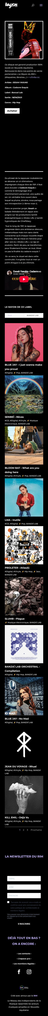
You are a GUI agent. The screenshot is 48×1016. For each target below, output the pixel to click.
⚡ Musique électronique (17, 622)
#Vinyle (22, 420)
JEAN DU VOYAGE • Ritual (21, 766)
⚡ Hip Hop (27, 571)
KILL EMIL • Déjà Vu (17, 817)
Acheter (12, 110)
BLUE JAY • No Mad (17, 718)
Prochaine (36, 830)
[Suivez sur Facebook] (18, 971)
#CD (7, 420)
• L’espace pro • (24, 958)
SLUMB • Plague (15, 618)
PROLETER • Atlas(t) (17, 567)
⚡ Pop (16, 373)
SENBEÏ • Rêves (14, 417)
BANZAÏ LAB (33, 315)
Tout (10, 315)
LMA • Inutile (12, 520)
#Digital (9, 373)
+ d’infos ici (34, 77)
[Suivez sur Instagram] (29, 971)
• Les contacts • (24, 953)
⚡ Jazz (36, 571)
